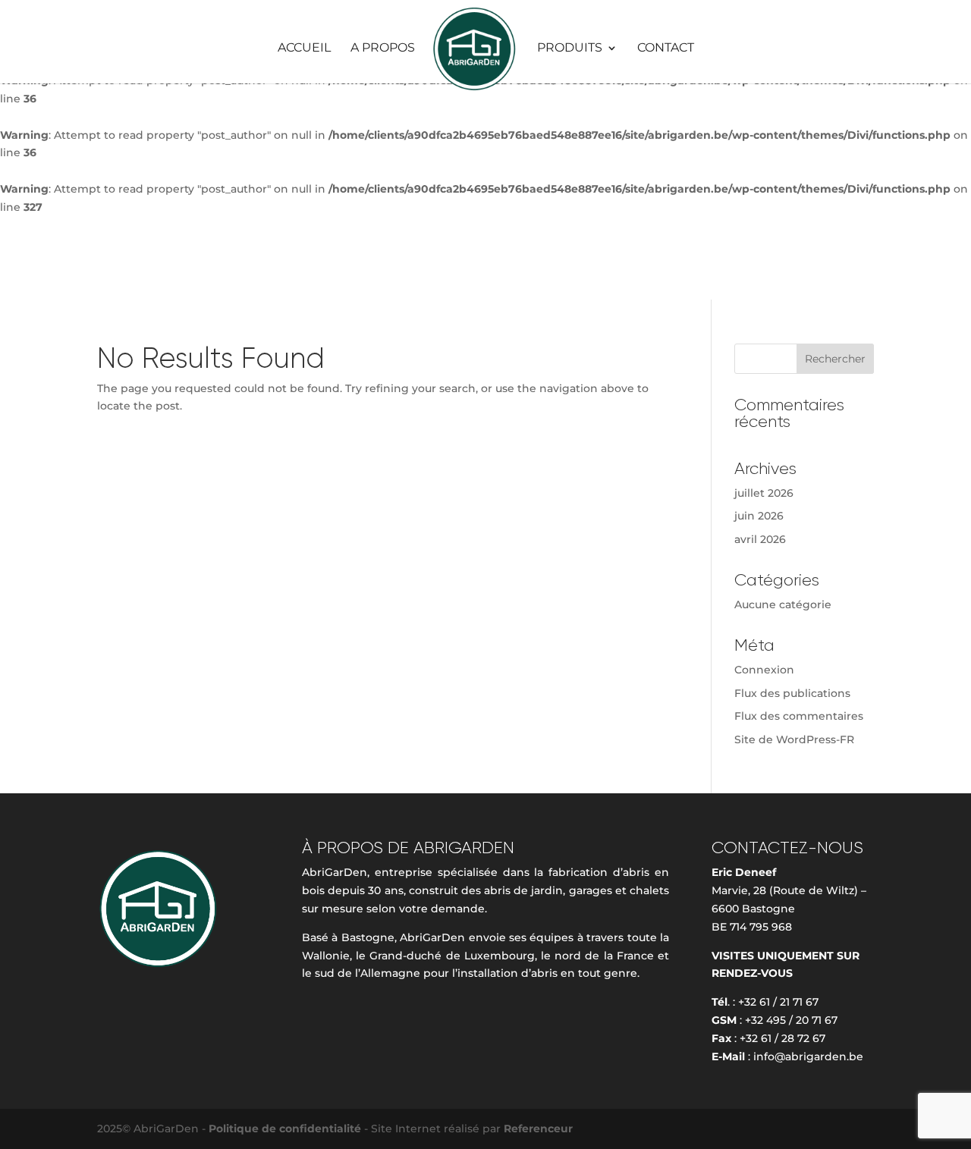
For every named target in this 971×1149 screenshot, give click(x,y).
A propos (382, 48)
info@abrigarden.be (808, 1056)
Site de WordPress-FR (794, 739)
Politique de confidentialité (286, 1128)
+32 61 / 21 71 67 (778, 1002)
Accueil (304, 48)
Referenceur (538, 1128)
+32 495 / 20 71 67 (791, 1020)
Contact (665, 48)
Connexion (764, 670)
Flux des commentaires (798, 716)
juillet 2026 (763, 493)
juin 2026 (759, 516)
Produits (569, 48)
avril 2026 (760, 539)
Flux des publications (792, 693)
